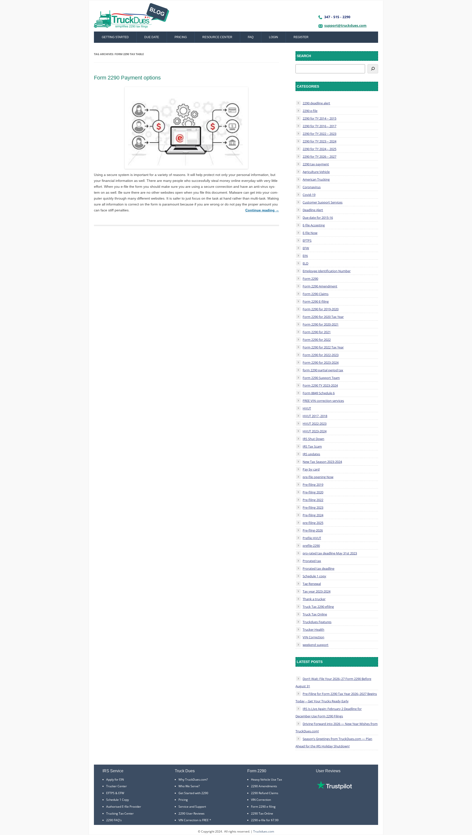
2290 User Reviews (191, 813)
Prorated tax (312, 561)
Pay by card (311, 469)
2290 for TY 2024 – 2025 (319, 149)
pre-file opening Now (318, 477)
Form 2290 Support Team (321, 378)
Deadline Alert (313, 210)
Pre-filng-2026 (313, 530)
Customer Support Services (322, 202)
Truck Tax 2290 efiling (318, 606)
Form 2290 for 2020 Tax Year (323, 317)
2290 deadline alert (316, 103)
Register (301, 37)
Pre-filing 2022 (313, 500)
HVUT (307, 408)
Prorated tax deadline (318, 568)
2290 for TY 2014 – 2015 (319, 118)
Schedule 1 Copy (117, 800)
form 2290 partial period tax (323, 370)
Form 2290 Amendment (320, 286)
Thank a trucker (314, 599)
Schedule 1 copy (314, 576)
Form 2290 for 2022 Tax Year (323, 347)
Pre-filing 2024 (313, 515)
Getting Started (115, 37)
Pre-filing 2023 (313, 507)
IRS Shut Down (313, 439)
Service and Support (192, 806)
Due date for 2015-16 (318, 217)
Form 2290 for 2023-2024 (321, 362)
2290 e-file (310, 111)
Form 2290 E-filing (316, 301)
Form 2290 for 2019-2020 (321, 309)
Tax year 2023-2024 (316, 591)
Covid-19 (309, 194)
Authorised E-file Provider (123, 806)
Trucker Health (313, 629)
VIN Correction (313, 637)
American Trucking (316, 179)
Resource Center (217, 37)
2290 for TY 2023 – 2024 (319, 141)
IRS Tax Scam (312, 446)
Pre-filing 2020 (313, 492)
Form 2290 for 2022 (317, 339)
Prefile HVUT (312, 538)
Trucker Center (116, 786)
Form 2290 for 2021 (317, 332)
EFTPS (307, 240)
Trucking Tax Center (120, 813)
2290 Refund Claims (264, 793)
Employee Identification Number (327, 271)
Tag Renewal (312, 584)
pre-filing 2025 (313, 522)
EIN (305, 255)
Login (273, 37)
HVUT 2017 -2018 (315, 416)
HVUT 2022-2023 (314, 423)
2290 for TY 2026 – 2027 (319, 156)
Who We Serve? (189, 786)
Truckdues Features (317, 622)
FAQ (250, 37)
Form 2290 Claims (315, 294)
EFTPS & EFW (115, 793)
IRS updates (311, 454)
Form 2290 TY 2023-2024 (320, 385)
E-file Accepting (314, 225)
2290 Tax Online (262, 813)
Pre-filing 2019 (313, 484)
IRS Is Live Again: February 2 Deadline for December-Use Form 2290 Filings (328, 712)
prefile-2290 (311, 545)
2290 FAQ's (114, 820)
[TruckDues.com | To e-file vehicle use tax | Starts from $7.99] (131, 17)
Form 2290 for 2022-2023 (321, 355)
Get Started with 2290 (193, 793)
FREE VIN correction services (323, 400)
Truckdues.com (263, 831)
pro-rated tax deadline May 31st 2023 (330, 553)
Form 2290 (310, 278)
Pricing (181, 37)
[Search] (373, 68)
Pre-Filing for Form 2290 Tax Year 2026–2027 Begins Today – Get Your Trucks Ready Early (336, 697)
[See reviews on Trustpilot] (334, 788)
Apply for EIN (115, 779)
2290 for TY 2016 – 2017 (319, 126)
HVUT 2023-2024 (314, 431)
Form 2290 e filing (263, 806)
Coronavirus (312, 187)
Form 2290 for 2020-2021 (321, 324)
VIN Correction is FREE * (194, 820)
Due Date (151, 37)
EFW (306, 248)
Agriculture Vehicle (316, 172)
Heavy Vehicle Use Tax (266, 779)
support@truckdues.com (345, 25)
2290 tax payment (316, 164)
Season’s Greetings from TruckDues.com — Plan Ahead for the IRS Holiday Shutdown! (333, 742)
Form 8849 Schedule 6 (319, 393)
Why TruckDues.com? (193, 779)
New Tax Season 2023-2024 (322, 461)
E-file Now (310, 233)
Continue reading (262, 210)
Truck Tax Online (315, 614)
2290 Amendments (264, 786)
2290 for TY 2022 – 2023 (319, 133)
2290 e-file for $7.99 (265, 820)
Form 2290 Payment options (127, 78)
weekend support (315, 645)
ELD (305, 263)
